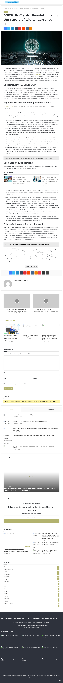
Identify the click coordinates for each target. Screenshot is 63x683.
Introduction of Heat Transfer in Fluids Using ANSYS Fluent (30, 421)
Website (35, 378)
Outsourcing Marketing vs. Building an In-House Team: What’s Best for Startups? (36, 415)
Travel (6, 596)
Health (6, 584)
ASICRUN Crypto (32, 266)
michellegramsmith (10, 24)
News (5, 591)
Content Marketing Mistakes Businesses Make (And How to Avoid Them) (33, 435)
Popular (11, 409)
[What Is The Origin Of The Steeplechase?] (37, 552)
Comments (51, 409)
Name (5, 372)
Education (6, 586)
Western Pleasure (8, 603)
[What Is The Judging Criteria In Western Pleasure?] (37, 545)
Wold (5, 566)
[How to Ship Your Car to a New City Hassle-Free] (31, 329)
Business (10, 8)
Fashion (6, 606)
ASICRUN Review (8, 106)
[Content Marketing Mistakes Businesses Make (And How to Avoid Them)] (8, 439)
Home (5, 8)
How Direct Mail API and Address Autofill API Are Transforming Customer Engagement (10, 338)
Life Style (6, 581)
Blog (5, 579)
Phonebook (7, 574)
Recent (31, 409)
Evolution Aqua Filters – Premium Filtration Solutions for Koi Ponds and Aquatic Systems (50, 337)
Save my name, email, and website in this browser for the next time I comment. (24, 384)
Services (6, 598)
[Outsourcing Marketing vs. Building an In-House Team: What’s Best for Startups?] (8, 417)
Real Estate (7, 593)
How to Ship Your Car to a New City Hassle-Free (30, 336)
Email (5, 378)
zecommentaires (8, 569)
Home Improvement (9, 588)
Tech (5, 571)
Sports (6, 601)
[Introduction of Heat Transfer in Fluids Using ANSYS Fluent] (8, 424)
